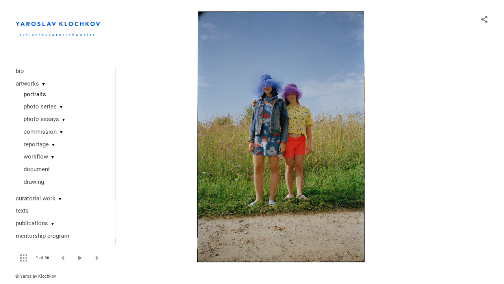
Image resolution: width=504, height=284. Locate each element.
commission (40, 131)
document (37, 169)
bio (20, 71)
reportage (36, 144)
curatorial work (36, 198)
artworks (27, 83)
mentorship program (42, 235)
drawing (34, 181)
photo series (40, 106)
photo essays (41, 119)
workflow (36, 156)
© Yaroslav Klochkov (35, 276)
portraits (35, 94)
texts (22, 210)
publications (32, 223)
